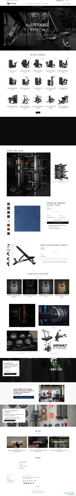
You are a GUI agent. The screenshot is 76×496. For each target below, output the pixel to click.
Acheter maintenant (58, 222)
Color (48, 215)
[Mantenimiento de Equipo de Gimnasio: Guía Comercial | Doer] (59, 442)
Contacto (16, 0)
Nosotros (12, 0)
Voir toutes (38, 433)
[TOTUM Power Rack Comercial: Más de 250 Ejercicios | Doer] (38, 442)
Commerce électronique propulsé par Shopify (38, 492)
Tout (38, 112)
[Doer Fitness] (38, 416)
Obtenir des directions (9, 420)
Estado (61, 215)
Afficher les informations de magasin (54, 228)
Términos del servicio (10, 480)
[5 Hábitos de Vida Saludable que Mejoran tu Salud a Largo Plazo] (17, 442)
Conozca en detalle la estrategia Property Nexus (23, 397)
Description (58, 211)
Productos (8, 0)
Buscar (8, 477)
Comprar (38, 134)
